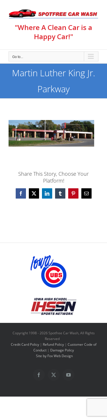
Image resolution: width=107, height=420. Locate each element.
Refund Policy (53, 344)
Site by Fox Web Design (54, 355)
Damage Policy (62, 350)
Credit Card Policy (25, 344)
